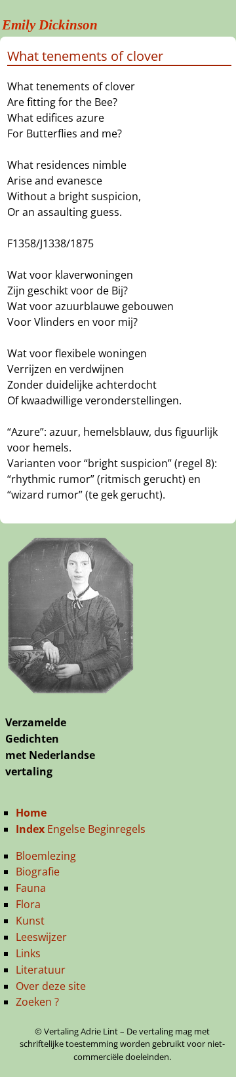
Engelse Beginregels (81, 829)
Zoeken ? (37, 1002)
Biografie (38, 871)
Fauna (31, 888)
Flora (28, 904)
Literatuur (41, 969)
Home (31, 812)
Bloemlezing (46, 856)
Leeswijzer (41, 937)
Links (28, 953)
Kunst (30, 920)
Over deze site (51, 986)
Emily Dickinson (50, 25)
